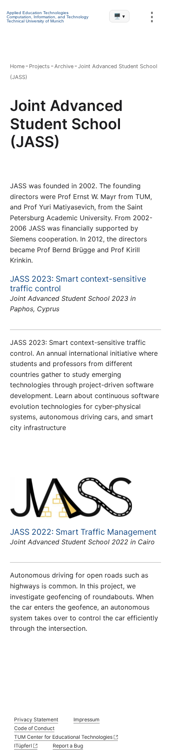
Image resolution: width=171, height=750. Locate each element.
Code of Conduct (34, 728)
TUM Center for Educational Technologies (63, 737)
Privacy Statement (36, 719)
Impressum (86, 719)
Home (17, 66)
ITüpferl (23, 746)
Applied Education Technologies (37, 12)
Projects (39, 66)
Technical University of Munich (35, 21)
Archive (63, 66)
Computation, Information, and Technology (47, 17)
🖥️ (119, 16)
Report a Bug (68, 746)
